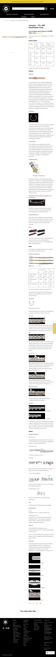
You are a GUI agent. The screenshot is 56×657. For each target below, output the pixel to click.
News (14, 623)
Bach (24, 644)
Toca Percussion (26, 639)
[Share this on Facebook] (33, 603)
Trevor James (37, 628)
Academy (15, 631)
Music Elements (8, 655)
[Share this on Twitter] (30, 603)
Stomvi (24, 645)
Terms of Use (16, 635)
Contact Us (15, 642)
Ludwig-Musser (26, 631)
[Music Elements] (6, 8)
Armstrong (25, 632)
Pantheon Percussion (27, 638)
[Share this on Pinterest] (37, 603)
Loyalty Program (54, 328)
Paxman (25, 642)
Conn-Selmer (36, 626)
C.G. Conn (25, 626)
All (8, 20)
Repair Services (16, 625)
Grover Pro (25, 641)
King (24, 625)
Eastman (25, 635)
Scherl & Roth (26, 636)
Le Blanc (25, 634)
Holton (24, 628)
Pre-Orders (15, 640)
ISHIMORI (36, 625)
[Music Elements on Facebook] (5, 628)
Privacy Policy (16, 639)
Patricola (25, 629)
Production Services (17, 626)
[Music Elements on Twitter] (3, 628)
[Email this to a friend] (40, 603)
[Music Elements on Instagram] (8, 628)
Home (3, 20)
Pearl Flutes (25, 624)
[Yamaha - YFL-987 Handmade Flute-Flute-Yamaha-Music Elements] (14, 36)
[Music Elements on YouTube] (7, 628)
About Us (15, 622)
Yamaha (35, 623)
